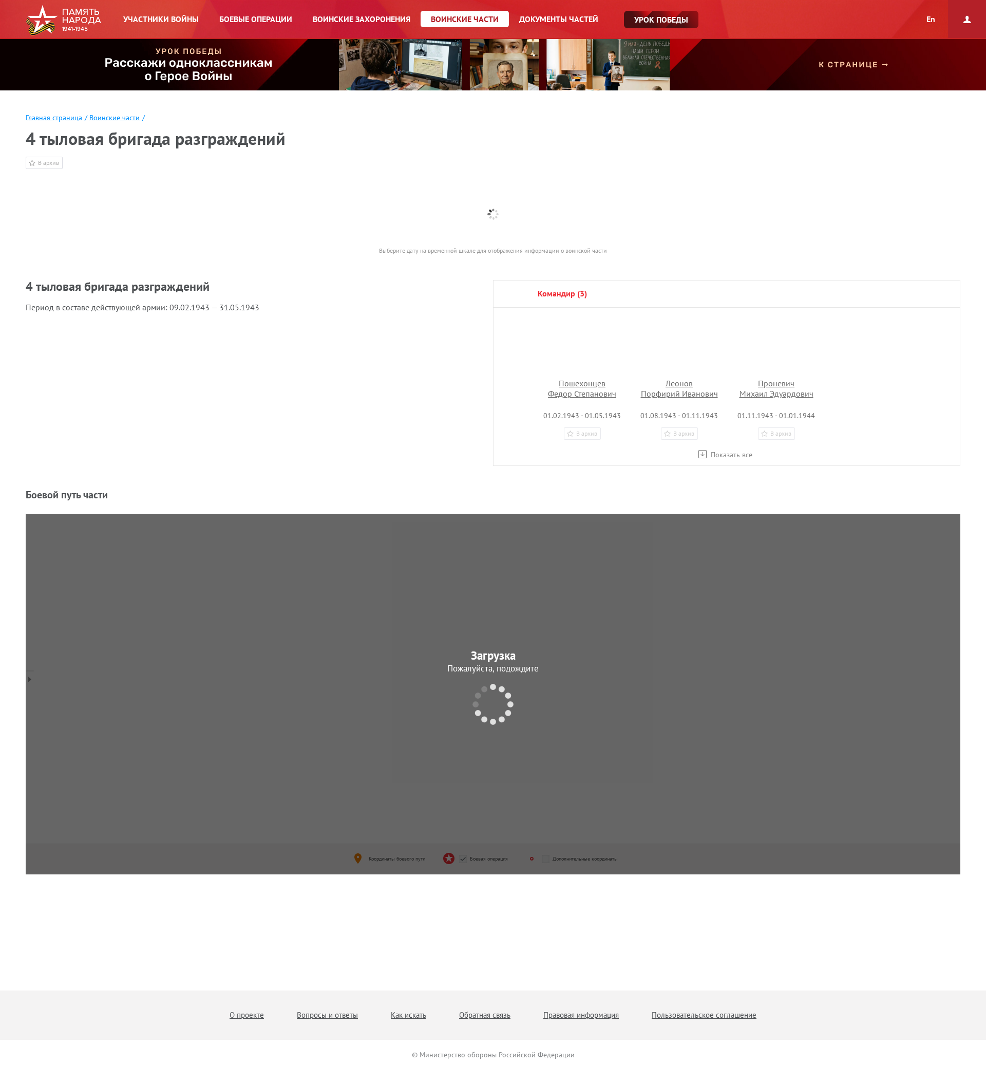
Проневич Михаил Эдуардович (776, 388)
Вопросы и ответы (327, 1015)
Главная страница (54, 117)
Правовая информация (581, 1015)
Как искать (408, 1015)
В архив (48, 162)
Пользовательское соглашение (704, 1015)
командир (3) (562, 293)
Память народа (63, 20)
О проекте (247, 1015)
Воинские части (114, 117)
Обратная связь (484, 1015)
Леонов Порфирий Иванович (679, 388)
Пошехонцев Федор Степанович (582, 388)
